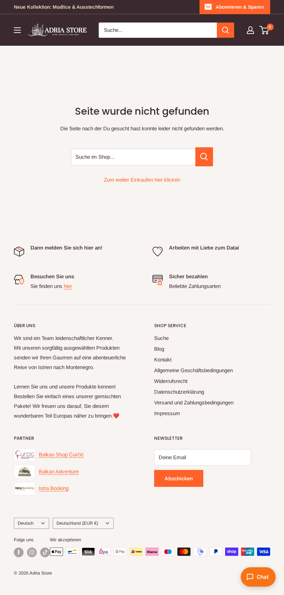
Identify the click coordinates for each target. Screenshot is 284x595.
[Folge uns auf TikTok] (45, 552)
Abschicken (179, 478)
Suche (161, 338)
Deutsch (26, 523)
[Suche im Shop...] (204, 156)
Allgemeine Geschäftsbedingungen (193, 370)
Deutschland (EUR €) (77, 523)
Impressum (167, 413)
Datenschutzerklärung (179, 392)
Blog (159, 349)
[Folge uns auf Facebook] (19, 552)
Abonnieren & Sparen (240, 7)
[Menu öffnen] (17, 30)
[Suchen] (225, 30)
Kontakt (162, 359)
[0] (264, 30)
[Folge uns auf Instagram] (32, 552)
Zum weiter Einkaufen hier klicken (142, 180)
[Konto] (250, 30)
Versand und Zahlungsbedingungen (193, 402)
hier (68, 286)
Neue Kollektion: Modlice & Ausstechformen (64, 7)
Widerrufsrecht (170, 381)
